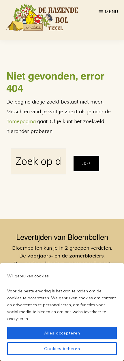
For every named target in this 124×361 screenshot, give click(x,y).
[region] (62, 312)
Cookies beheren (62, 348)
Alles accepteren (62, 333)
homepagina (21, 121)
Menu (111, 11)
